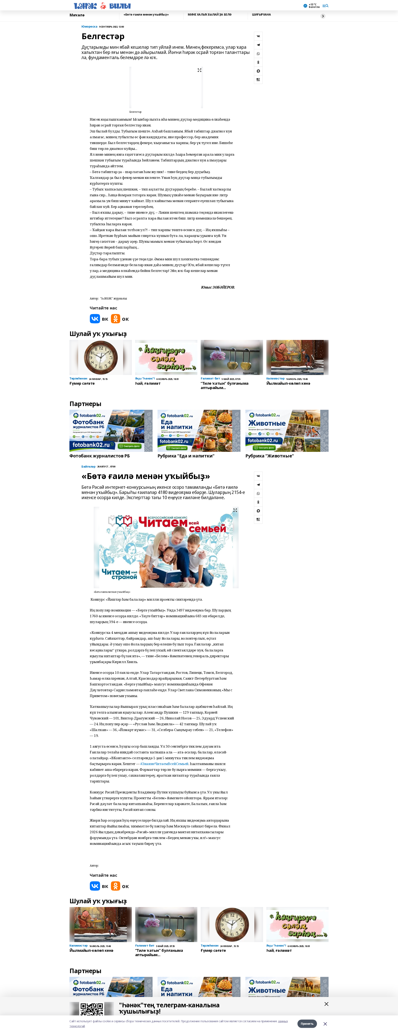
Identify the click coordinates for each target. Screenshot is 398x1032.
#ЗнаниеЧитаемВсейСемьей (164, 763)
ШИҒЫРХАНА (261, 14)
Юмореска (89, 26)
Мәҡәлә (76, 15)
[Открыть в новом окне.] (99, 318)
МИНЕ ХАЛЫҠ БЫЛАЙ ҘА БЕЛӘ (210, 14)
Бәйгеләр (88, 466)
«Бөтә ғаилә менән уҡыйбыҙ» (146, 14)
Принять (307, 1024)
